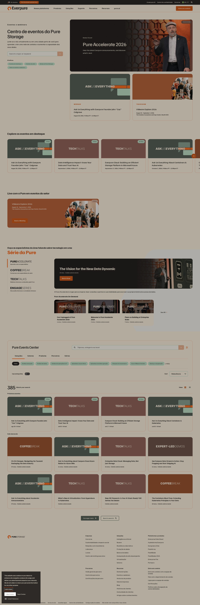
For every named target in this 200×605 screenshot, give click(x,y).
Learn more (8, 589)
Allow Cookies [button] (10, 594)
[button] (11, 599)
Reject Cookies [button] (21, 594)
